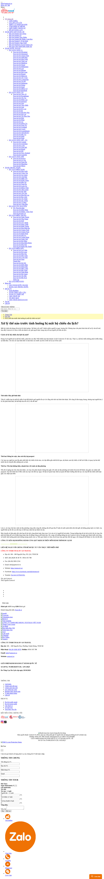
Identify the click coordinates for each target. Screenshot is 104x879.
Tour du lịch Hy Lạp (19, 109)
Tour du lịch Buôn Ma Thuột (22, 246)
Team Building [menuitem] (13, 290)
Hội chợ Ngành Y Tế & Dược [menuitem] (18, 41)
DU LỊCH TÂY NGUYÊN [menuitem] (18, 206)
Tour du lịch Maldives (20, 63)
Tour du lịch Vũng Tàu (20, 173)
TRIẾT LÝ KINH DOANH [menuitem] (18, 24)
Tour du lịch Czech (19, 129)
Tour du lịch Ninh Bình (20, 272)
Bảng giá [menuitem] (8, 283)
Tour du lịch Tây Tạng (20, 78)
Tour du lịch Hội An (19, 235)
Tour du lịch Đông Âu (20, 123)
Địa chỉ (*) (4, 766)
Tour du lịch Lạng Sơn (20, 257)
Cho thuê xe (9, 706)
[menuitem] (54, 17)
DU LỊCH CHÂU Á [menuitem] (15, 50)
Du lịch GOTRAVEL (18, 575)
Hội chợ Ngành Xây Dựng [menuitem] (17, 34)
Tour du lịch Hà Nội (19, 263)
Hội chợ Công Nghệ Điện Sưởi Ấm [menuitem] (20, 46)
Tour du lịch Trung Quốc (21, 56)
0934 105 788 (5, 5)
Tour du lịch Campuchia (21, 79)
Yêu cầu (3, 809)
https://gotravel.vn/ (17, 568)
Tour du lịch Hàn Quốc (20, 59)
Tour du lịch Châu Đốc (20, 204)
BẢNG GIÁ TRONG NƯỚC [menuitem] (18, 287)
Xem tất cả (18, 610)
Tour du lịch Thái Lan (20, 61)
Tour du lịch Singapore (20, 54)
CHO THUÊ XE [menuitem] (14, 296)
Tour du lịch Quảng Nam (21, 232)
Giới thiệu (8, 684)
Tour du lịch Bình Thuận (21, 226)
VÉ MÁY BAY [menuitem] (14, 298)
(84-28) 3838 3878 (15, 649)
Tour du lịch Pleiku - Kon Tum (23, 212)
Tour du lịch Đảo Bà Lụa (21, 195)
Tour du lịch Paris (18, 138)
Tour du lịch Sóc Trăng (20, 201)
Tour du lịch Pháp (18, 120)
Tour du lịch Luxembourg (21, 131)
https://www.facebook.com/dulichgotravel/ (25, 571)
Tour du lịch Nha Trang (20, 219)
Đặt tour (8, 811)
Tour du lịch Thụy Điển (20, 105)
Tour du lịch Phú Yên (20, 245)
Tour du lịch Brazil (19, 149)
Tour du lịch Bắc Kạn (20, 278)
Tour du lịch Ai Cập (19, 160)
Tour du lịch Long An (20, 186)
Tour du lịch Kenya (19, 158)
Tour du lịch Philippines (20, 67)
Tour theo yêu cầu (10, 709)
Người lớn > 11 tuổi (7, 793)
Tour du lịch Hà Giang (20, 274)
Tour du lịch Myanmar (20, 52)
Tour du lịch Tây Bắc (20, 276)
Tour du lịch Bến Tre (19, 182)
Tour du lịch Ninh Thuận (21, 217)
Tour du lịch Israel (19, 87)
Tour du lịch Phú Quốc (20, 171)
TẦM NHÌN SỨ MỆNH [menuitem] (17, 26)
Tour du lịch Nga (18, 103)
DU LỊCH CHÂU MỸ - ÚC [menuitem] (18, 140)
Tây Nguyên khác (19, 208)
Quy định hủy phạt (11, 690)
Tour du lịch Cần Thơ (20, 193)
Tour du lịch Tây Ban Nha (21, 116)
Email (3, 774)
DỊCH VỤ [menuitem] (8, 289)
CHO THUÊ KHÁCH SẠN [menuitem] (18, 300)
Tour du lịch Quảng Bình (21, 237)
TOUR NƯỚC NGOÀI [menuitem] (12, 48)
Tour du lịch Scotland (20, 127)
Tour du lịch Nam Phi (20, 162)
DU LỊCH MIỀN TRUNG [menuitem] (17, 215)
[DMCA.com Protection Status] (11, 742)
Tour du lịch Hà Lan (19, 114)
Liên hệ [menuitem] (7, 303)
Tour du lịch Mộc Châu (20, 268)
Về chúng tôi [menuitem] (9, 19)
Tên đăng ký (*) (6, 762)
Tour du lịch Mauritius (20, 164)
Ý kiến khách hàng (11, 693)
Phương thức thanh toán (12, 691)
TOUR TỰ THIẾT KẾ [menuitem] (16, 294)
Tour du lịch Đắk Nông (20, 210)
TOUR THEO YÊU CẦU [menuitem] (17, 292)
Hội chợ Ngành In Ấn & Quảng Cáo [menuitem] (20, 45)
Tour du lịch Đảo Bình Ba (21, 228)
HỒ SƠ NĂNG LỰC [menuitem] (16, 30)
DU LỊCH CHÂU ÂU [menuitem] (16, 92)
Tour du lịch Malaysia (20, 76)
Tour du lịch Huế (18, 221)
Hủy (3, 811)
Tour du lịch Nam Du (20, 184)
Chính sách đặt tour (11, 686)
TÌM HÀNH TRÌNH (8, 307)
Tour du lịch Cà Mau (19, 202)
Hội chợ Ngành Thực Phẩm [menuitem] (18, 37)
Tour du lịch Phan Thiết (20, 224)
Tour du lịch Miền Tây (20, 179)
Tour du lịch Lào (18, 68)
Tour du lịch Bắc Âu (19, 134)
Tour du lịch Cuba (19, 145)
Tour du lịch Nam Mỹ (20, 147)
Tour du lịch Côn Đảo (20, 177)
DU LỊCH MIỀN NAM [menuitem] (16, 169)
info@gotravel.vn (6, 3)
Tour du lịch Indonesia (20, 83)
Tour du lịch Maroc (19, 166)
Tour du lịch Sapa (18, 259)
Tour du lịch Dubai (19, 85)
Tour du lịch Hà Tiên (19, 191)
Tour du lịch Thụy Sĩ (19, 94)
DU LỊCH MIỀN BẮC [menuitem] (16, 248)
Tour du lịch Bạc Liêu (20, 197)
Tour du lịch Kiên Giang (21, 180)
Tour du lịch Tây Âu (19, 98)
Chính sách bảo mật (11, 688)
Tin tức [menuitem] (7, 301)
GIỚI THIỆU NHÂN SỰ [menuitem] (17, 28)
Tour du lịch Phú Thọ (20, 254)
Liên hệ (7, 695)
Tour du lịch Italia (18, 136)
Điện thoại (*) (5, 770)
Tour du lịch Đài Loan (20, 72)
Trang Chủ (8, 314)
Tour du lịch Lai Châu (20, 250)
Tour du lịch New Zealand (21, 153)
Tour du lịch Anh (18, 107)
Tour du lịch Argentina (20, 144)
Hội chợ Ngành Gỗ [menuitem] (15, 35)
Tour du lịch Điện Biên (20, 265)
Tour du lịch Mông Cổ (20, 89)
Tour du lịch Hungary (20, 101)
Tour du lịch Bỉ (18, 111)
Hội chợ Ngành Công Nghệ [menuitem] (18, 43)
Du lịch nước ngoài (11, 702)
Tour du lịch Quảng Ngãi (21, 230)
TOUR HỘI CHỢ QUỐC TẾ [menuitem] (14, 32)
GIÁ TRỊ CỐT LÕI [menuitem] (15, 23)
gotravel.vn (10, 656)
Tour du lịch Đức (18, 118)
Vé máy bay (9, 707)
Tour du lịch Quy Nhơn (20, 223)
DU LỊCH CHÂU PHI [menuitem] (16, 156)
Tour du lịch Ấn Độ (19, 81)
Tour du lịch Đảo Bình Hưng (22, 243)
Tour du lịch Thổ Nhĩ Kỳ (21, 133)
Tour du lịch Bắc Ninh (20, 270)
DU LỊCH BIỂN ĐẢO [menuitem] (16, 281)
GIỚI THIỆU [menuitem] (13, 21)
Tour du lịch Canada (19, 142)
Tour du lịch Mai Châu (20, 256)
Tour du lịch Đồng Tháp (21, 188)
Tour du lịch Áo (18, 122)
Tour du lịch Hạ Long (20, 252)
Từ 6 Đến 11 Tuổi (6, 797)
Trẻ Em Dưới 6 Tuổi (7, 801)
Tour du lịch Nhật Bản (20, 57)
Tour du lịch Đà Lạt (19, 213)
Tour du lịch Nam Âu (20, 125)
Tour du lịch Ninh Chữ (20, 239)
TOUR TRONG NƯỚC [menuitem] (13, 168)
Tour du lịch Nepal (19, 65)
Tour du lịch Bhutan (19, 70)
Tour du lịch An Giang (20, 175)
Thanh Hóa (16, 261)
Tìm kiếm (4, 311)
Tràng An (16, 279)
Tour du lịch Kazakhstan (21, 96)
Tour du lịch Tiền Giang (20, 190)
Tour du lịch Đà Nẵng (20, 241)
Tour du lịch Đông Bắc (20, 267)
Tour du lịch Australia (20, 155)
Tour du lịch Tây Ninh (20, 199)
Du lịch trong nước (11, 704)
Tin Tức (7, 316)
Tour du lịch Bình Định (20, 234)
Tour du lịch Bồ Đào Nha (21, 112)
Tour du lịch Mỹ (18, 151)
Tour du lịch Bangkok (20, 90)
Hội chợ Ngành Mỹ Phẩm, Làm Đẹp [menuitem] (20, 39)
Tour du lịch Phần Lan (20, 100)
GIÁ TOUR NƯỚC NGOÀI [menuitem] (18, 285)
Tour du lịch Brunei (19, 74)
